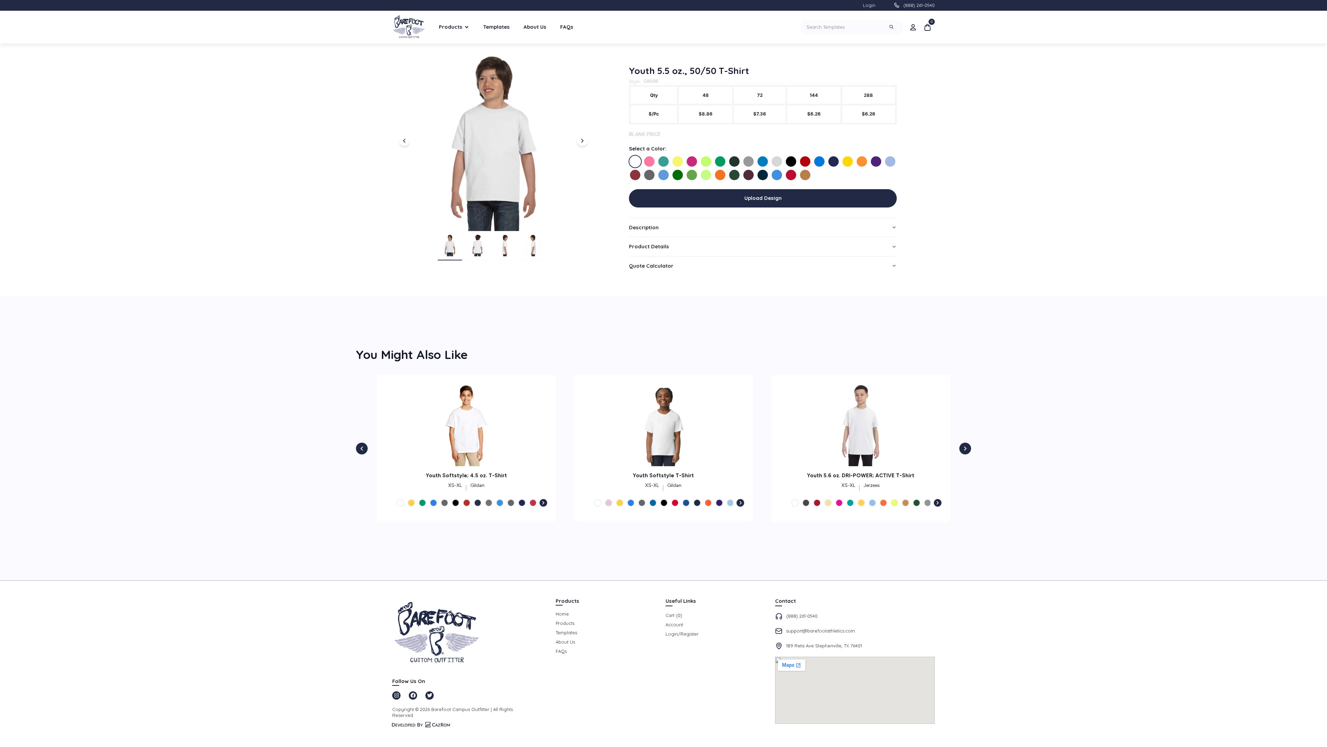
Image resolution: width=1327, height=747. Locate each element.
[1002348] (692, 175)
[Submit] (892, 27)
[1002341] (862, 161)
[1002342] (876, 161)
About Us (535, 27)
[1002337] (805, 161)
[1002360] (791, 175)
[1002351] (720, 175)
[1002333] (748, 161)
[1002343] (890, 161)
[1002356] (734, 175)
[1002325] (635, 161)
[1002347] (677, 175)
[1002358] (762, 175)
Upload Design (763, 198)
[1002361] (805, 175)
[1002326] (649, 161)
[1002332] (734, 161)
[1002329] (692, 161)
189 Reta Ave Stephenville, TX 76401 (824, 645)
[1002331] (720, 161)
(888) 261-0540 (919, 5)
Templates (496, 27)
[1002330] (706, 161)
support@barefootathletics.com (820, 631)
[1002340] (848, 161)
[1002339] (833, 161)
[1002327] (663, 161)
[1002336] (791, 161)
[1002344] (635, 175)
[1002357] (748, 175)
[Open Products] (466, 27)
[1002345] (649, 175)
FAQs (566, 27)
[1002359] (777, 175)
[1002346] (663, 175)
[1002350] (706, 175)
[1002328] (677, 161)
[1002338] (819, 161)
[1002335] (777, 161)
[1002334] (762, 161)
